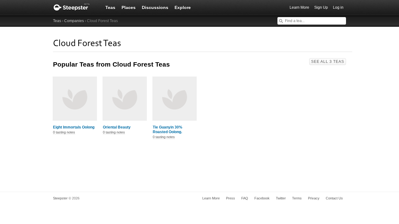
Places (129, 7)
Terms (297, 198)
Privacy (314, 198)
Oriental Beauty (117, 127)
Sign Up (321, 7)
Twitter (281, 198)
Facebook (262, 198)
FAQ (244, 198)
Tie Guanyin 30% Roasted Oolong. (167, 129)
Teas (110, 7)
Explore (183, 7)
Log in (338, 7)
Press (230, 198)
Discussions (155, 7)
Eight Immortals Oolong (73, 127)
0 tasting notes (64, 132)
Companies (74, 21)
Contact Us (334, 198)
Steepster (75, 7)
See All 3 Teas (327, 61)
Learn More (299, 7)
